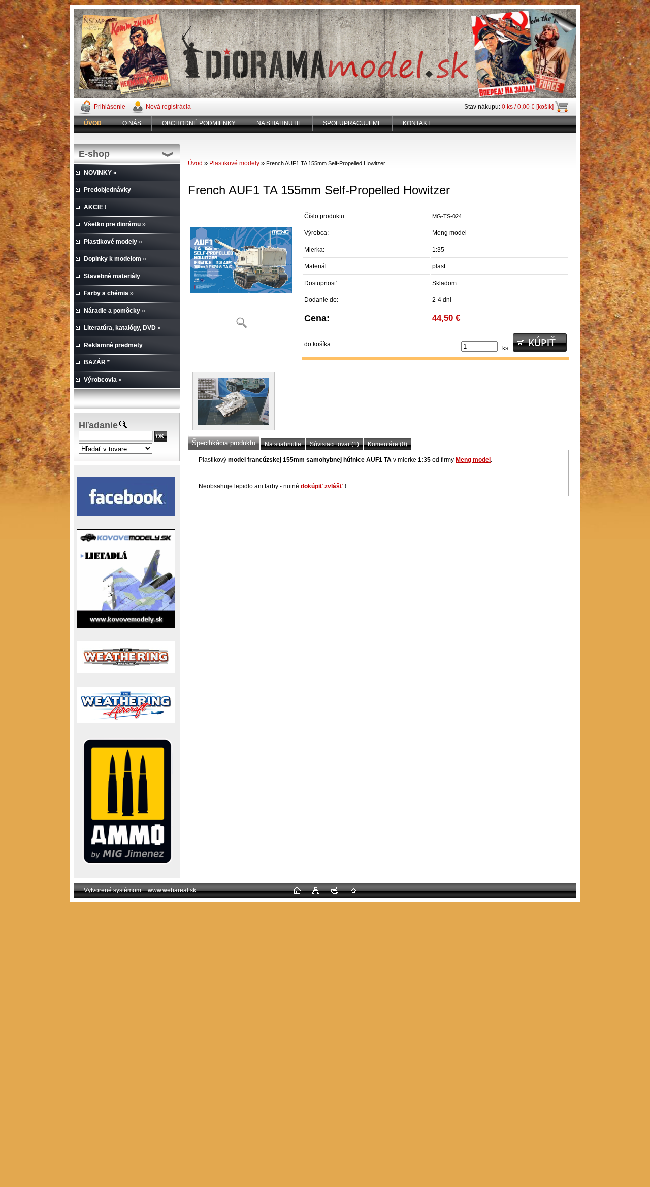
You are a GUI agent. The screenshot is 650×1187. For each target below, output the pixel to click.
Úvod (195, 163)
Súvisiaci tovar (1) (334, 444)
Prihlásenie (109, 106)
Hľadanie (98, 425)
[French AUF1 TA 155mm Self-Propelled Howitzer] (241, 271)
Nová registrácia (168, 106)
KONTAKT (417, 123)
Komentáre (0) (387, 444)
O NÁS (131, 123)
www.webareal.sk (172, 890)
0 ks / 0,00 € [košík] (528, 106)
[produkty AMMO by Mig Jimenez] (127, 801)
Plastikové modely (234, 163)
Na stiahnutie (283, 444)
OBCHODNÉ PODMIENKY (199, 123)
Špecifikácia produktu (223, 443)
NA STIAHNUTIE (279, 123)
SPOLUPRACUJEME (352, 123)
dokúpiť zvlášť (322, 486)
